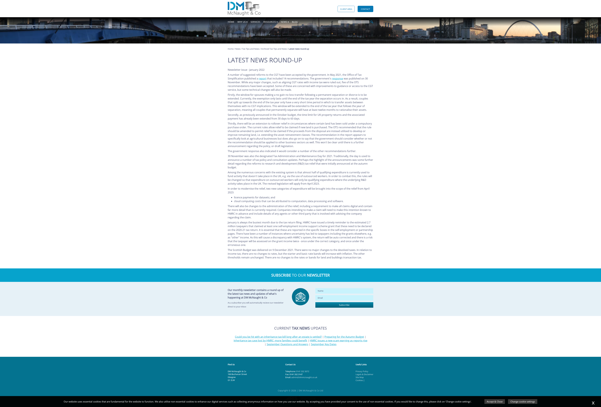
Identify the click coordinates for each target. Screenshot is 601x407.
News (284, 21)
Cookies (359, 380)
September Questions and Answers (287, 344)
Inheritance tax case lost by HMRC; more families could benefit (270, 340)
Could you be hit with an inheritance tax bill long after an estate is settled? (278, 336)
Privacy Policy (362, 371)
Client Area (346, 9)
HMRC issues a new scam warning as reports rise (338, 340)
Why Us (241, 21)
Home (231, 21)
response (337, 78)
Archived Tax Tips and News (274, 48)
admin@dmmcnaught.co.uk (304, 377)
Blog (295, 21)
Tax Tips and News (250, 48)
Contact (365, 9)
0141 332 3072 (302, 371)
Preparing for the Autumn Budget (344, 336)
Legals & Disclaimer (364, 374)
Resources (269, 21)
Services (255, 21)
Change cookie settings (522, 401)
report (262, 78)
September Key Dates (323, 344)
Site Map (360, 377)
